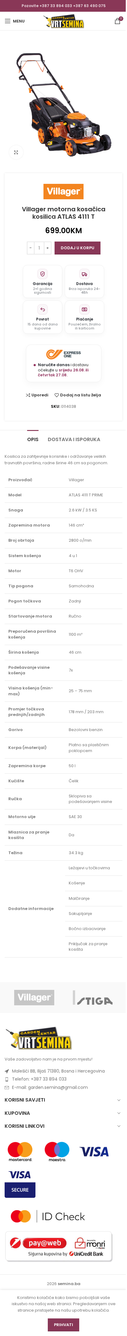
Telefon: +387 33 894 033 (39, 1079)
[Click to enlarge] (16, 152)
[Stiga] (92, 997)
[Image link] (38, 1037)
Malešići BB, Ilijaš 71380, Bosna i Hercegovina (58, 1071)
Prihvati (63, 1325)
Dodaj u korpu (77, 248)
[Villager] (34, 997)
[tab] (33, 438)
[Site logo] (63, 21)
